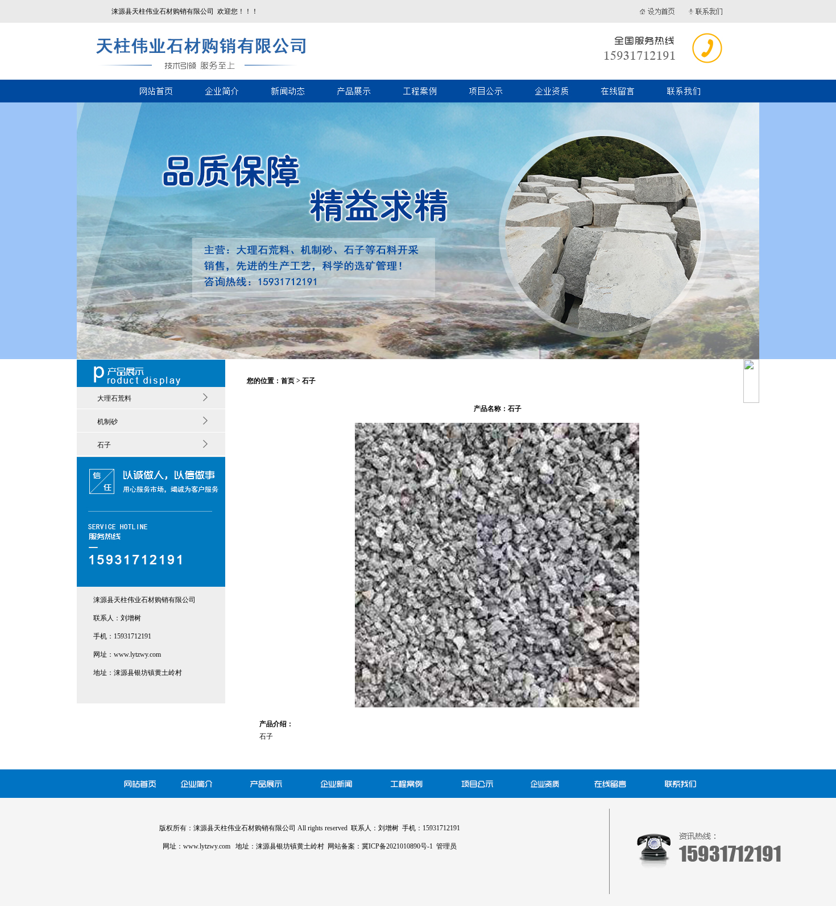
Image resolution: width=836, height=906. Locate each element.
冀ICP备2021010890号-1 (397, 846)
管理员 (446, 846)
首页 (288, 381)
